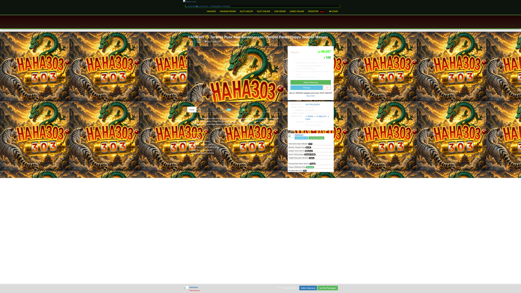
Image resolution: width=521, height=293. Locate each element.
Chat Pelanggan (329, 288)
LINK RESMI (280, 11)
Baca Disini (310, 96)
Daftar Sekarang (311, 82)
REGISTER (316, 11)
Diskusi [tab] (225, 109)
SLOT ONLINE (263, 11)
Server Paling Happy (301, 154)
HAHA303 (211, 11)
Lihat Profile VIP (301, 138)
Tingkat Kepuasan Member (301, 158)
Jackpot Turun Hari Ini (300, 150)
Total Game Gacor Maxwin (300, 143)
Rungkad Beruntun (297, 170)
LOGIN (334, 11)
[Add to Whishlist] (327, 87)
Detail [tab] (191, 109)
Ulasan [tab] (240, 109)
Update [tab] (212, 109)
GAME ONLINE (297, 11)
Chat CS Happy (317, 138)
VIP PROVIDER (312, 104)
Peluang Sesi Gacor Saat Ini (301, 163)
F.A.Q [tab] (201, 109)
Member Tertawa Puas (299, 147)
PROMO (226, 6)
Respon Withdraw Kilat (300, 167)
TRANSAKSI (215, 6)
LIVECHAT (203, 6)
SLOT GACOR (246, 11)
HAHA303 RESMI (228, 11)
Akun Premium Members (310, 65)
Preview (306, 87)
